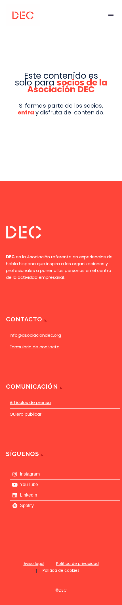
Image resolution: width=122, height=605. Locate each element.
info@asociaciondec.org (35, 335)
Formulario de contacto (35, 347)
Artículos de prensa (30, 402)
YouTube (29, 484)
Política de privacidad (77, 564)
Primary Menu (111, 15)
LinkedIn (28, 495)
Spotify (27, 505)
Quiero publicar (25, 414)
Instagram (30, 474)
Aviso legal (34, 564)
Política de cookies (61, 571)
